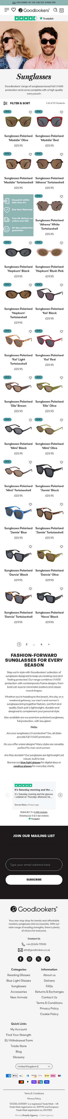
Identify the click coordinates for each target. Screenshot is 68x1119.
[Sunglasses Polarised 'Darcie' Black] (18, 555)
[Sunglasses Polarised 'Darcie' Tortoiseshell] (18, 598)
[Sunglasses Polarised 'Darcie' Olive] (50, 555)
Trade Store (19, 1046)
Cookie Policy (49, 1014)
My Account (18, 1029)
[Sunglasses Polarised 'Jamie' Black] (50, 471)
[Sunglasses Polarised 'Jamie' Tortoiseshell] (50, 513)
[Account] (13, 10)
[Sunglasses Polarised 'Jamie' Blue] (18, 513)
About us (49, 975)
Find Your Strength (18, 1035)
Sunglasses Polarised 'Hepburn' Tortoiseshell (18, 313)
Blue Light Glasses (18, 980)
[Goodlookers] (34, 10)
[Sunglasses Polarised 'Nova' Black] (50, 598)
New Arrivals (18, 997)
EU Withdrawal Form (19, 1040)
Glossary (18, 1057)
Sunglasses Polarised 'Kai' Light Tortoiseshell (18, 359)
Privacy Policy (49, 1008)
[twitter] (38, 959)
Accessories (19, 991)
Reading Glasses (18, 975)
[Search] (55, 10)
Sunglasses (18, 986)
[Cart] (61, 11)
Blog (19, 1051)
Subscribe (34, 879)
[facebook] (20, 959)
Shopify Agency (30, 1115)
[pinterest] (47, 959)
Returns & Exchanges (49, 991)
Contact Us (49, 997)
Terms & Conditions (49, 1003)
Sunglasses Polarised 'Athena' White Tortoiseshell (49, 224)
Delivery (49, 980)
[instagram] (29, 959)
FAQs (49, 986)
